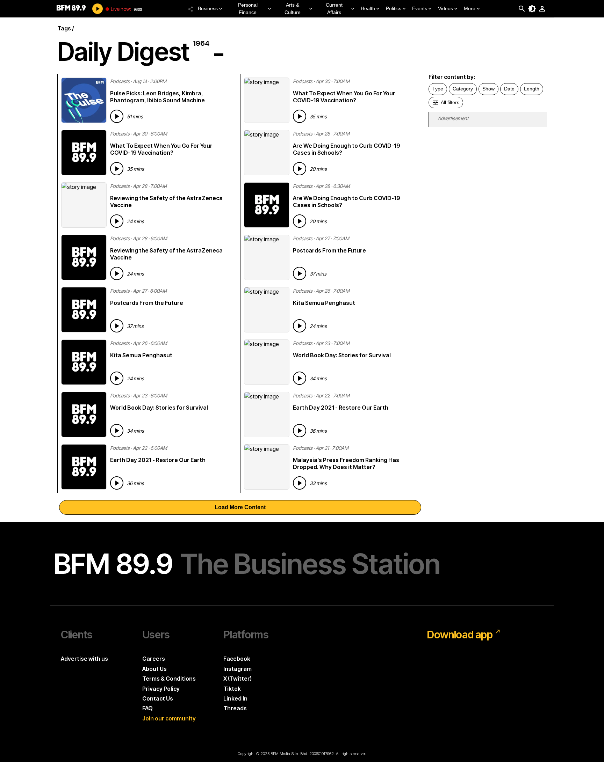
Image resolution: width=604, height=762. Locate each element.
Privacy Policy (161, 688)
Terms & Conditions (169, 678)
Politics (393, 8)
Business (208, 8)
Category (463, 88)
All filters (450, 102)
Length (531, 88)
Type (437, 88)
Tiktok (232, 688)
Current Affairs (334, 8)
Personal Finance (248, 8)
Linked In (235, 698)
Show (488, 88)
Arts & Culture (293, 8)
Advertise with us (84, 658)
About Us (154, 668)
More (469, 8)
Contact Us (157, 698)
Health (368, 8)
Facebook (236, 658)
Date (509, 88)
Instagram (237, 668)
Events (419, 8)
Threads (235, 708)
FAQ (147, 708)
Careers (153, 658)
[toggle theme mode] (532, 9)
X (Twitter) (237, 678)
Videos (445, 8)
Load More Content (240, 507)
